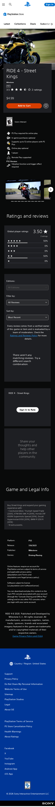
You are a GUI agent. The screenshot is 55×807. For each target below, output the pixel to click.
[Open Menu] (3, 4)
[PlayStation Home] (27, 4)
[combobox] (27, 287)
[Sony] (48, 805)
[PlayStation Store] (14, 14)
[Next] (50, 189)
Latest (7, 23)
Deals (33, 23)
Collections (20, 23)
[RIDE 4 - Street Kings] (23, 189)
